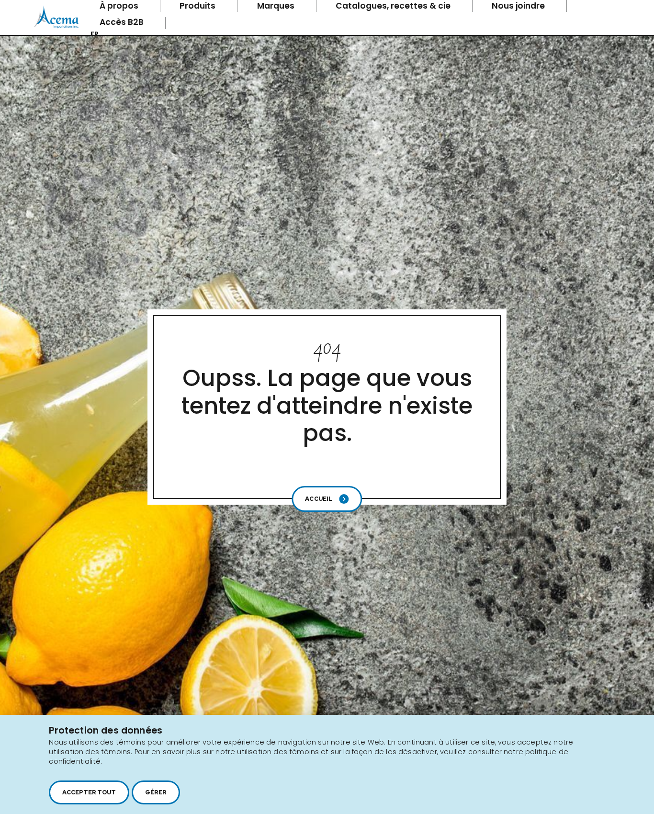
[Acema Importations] (56, 26)
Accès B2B (123, 22)
